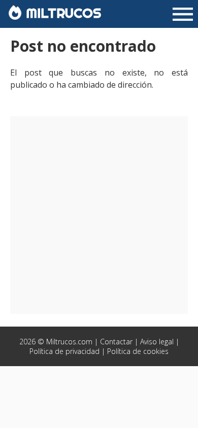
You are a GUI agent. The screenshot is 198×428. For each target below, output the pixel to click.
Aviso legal (157, 341)
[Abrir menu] (183, 15)
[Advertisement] (99, 215)
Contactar (116, 341)
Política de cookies (138, 351)
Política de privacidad (64, 351)
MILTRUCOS (61, 13)
